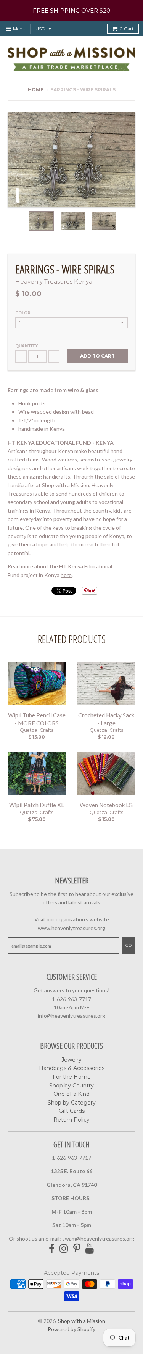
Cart (126, 28)
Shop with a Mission (81, 1321)
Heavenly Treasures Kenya (53, 281)
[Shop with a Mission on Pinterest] (76, 1249)
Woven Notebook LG (106, 805)
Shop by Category (72, 1102)
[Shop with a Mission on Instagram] (63, 1249)
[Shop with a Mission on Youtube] (89, 1249)
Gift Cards (72, 1111)
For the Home (72, 1076)
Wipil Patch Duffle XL (36, 805)
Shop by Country (71, 1085)
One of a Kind (71, 1093)
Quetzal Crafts (36, 730)
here (66, 575)
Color (23, 313)
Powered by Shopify (71, 1329)
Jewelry (71, 1059)
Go (128, 945)
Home (35, 90)
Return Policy (71, 1119)
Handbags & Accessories (71, 1068)
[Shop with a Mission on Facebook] (52, 1249)
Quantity (26, 346)
